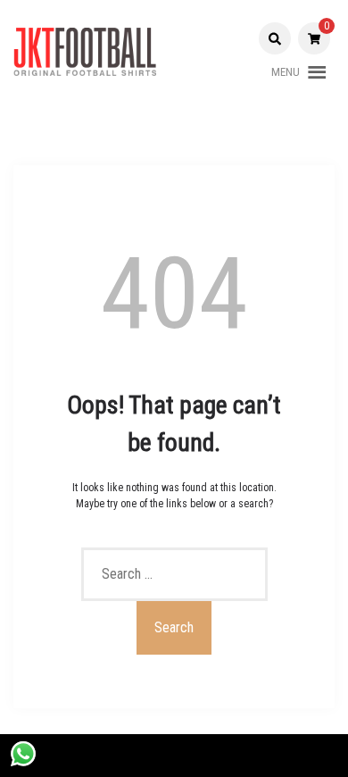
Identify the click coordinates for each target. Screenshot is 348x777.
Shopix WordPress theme (226, 755)
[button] (285, 72)
